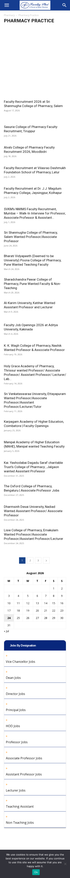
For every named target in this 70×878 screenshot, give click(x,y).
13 (37, 603)
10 (8, 603)
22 (53, 610)
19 (27, 610)
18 (18, 610)
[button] (6, 5)
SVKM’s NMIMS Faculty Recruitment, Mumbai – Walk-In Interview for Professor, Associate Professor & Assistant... (35, 213)
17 (8, 610)
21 (45, 610)
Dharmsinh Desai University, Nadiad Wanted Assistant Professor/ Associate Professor (33, 511)
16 (61, 603)
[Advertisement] (35, 63)
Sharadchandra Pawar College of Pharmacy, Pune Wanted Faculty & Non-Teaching (32, 283)
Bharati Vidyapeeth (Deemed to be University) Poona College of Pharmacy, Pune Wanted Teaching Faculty (32, 260)
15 (53, 603)
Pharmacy (9, 15)
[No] (65, 864)
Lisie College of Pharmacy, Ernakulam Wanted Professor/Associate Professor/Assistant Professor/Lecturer (33, 534)
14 (45, 603)
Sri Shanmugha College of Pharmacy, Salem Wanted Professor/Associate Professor (31, 237)
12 (27, 603)
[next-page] (46, 560)
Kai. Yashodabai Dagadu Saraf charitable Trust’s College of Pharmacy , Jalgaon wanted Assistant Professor (33, 467)
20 (37, 610)
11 (18, 603)
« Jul (6, 631)
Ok (36, 872)
